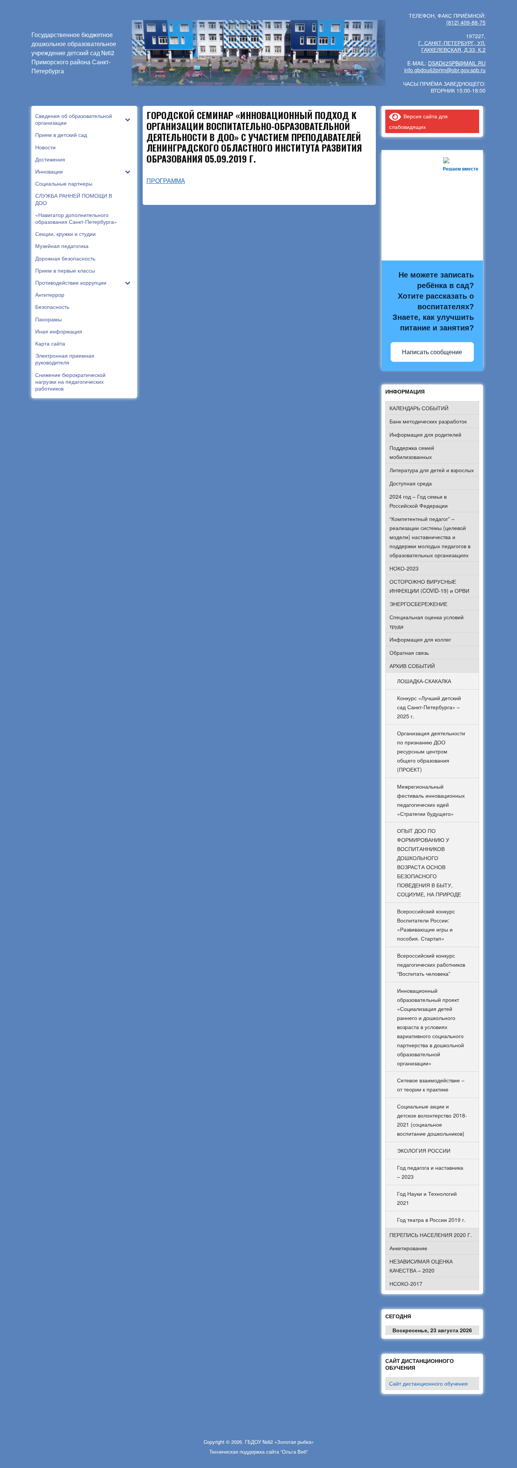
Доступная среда (410, 483)
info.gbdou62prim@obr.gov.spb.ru (445, 70)
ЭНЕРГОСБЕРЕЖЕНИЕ (418, 604)
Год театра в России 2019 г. (431, 1219)
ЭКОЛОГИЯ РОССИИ (423, 1150)
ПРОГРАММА (165, 180)
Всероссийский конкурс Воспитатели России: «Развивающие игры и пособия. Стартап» (426, 924)
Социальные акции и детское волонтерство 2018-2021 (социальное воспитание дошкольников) (432, 1119)
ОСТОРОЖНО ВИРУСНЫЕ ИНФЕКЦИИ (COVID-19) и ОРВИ (429, 586)
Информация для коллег (420, 639)
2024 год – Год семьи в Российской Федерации (418, 501)
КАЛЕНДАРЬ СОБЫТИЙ (418, 408)
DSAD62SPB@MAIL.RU (457, 63)
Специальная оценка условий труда (426, 621)
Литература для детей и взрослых (431, 470)
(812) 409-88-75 (466, 22)
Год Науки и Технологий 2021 (427, 1198)
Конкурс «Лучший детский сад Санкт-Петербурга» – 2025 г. (429, 707)
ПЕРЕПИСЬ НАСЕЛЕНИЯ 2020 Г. (430, 1235)
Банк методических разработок (428, 421)
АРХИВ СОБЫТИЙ (412, 666)
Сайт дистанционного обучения (428, 1383)
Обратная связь (409, 652)
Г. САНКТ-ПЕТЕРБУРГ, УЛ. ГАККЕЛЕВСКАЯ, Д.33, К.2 (452, 46)
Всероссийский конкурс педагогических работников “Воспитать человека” (431, 964)
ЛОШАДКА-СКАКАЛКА (424, 681)
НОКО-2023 (404, 568)
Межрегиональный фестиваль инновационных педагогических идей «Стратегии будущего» (431, 800)
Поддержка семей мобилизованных (411, 452)
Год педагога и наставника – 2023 (430, 1172)
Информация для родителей (425, 434)
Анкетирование (408, 1248)
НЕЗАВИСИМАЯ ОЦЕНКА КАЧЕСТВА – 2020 (421, 1265)
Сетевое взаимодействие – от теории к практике (430, 1084)
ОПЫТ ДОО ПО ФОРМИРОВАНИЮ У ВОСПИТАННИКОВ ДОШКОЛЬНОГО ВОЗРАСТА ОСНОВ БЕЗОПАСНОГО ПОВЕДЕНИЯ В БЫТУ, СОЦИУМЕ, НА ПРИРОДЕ (429, 862)
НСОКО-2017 (405, 1283)
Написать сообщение (432, 352)
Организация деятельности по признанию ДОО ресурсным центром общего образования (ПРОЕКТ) (431, 751)
